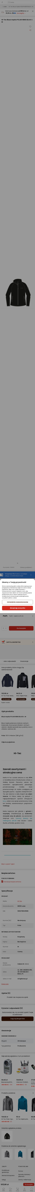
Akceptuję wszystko (17, 608)
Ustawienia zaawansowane (17, 602)
